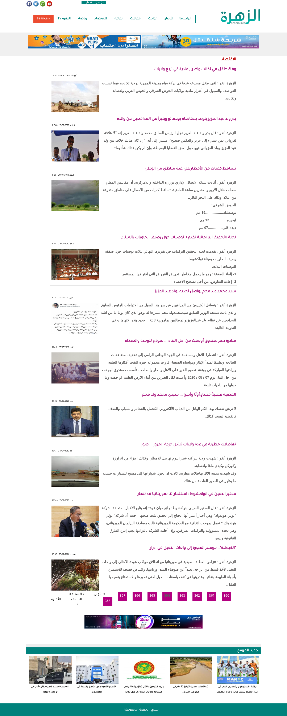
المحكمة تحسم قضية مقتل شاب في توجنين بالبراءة (50, 689)
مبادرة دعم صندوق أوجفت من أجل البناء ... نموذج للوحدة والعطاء (180, 341)
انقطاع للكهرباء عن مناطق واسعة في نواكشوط (96, 689)
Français (43, 19)
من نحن (99, 2)
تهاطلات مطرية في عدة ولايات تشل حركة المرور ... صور (188, 445)
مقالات (135, 19)
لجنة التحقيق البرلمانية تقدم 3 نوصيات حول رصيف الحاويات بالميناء (178, 238)
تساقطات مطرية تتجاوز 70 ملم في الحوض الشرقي (190, 689)
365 (152, 596)
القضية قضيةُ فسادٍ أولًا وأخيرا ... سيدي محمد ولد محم (189, 395)
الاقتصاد (101, 19)
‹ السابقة (76, 594)
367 (122, 596)
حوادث (152, 19)
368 (108, 601)
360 (226, 596)
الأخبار (169, 19)
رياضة (82, 19)
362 (197, 596)
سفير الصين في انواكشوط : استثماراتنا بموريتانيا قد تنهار (187, 494)
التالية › (76, 599)
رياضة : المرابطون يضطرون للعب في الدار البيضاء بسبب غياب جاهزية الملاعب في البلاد (237, 690)
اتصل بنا (87, 2)
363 (182, 596)
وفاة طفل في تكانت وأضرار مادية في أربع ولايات (195, 69)
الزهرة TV (64, 19)
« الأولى (99, 594)
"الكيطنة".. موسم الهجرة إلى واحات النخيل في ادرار (193, 548)
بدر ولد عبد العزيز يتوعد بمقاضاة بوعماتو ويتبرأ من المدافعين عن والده (176, 119)
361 (211, 596)
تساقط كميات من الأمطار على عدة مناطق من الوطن (190, 169)
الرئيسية (185, 19)
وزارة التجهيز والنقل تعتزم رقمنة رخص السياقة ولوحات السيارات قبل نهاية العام (144, 690)
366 (137, 596)
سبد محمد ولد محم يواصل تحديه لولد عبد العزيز (195, 292)
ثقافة (118, 19)
